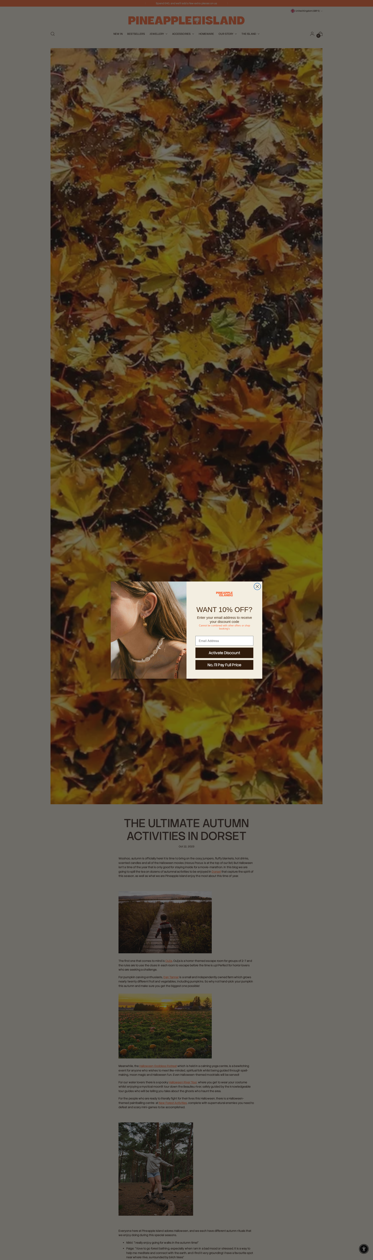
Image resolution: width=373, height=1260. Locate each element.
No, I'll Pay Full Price (224, 664)
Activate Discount (224, 652)
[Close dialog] (257, 586)
